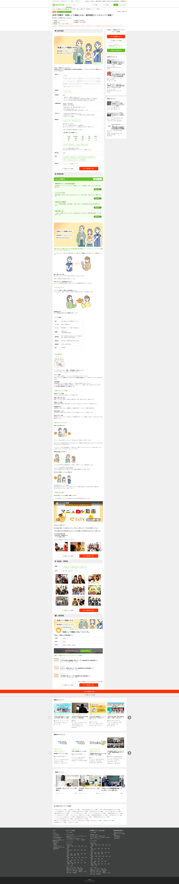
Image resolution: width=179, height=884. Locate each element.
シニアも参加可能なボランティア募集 (62, 811)
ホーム (53, 9)
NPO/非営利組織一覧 (57, 837)
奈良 (86, 857)
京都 (76, 857)
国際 (67, 867)
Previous (50, 717)
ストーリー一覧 (56, 838)
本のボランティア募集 (73, 822)
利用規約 (55, 844)
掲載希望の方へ (124, 1)
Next (129, 717)
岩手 (76, 846)
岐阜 (68, 855)
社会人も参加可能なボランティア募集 (89, 809)
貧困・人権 (69, 870)
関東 (67, 848)
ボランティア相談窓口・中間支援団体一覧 (58, 840)
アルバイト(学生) (93, 837)
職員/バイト (75, 4)
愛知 (75, 855)
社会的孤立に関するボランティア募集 (80, 811)
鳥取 (71, 860)
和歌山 (68, 857)
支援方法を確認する (86, 650)
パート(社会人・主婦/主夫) (104, 837)
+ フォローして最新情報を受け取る (71, 628)
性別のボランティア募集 (109, 820)
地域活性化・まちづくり (72, 868)
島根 (75, 860)
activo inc (87, 881)
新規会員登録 (56, 848)
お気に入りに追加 (68, 168)
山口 (68, 860)
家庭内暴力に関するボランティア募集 (101, 816)
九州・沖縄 (69, 861)
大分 (82, 862)
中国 (67, 858)
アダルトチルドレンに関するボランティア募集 (80, 815)
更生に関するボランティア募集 (81, 818)
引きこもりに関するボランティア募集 (113, 811)
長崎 (75, 862)
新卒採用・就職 (93, 836)
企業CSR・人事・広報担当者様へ (113, 1)
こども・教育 (73, 867)
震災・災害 (79, 867)
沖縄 (72, 863)
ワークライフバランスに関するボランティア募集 (65, 816)
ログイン (55, 849)
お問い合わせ (56, 842)
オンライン (69, 843)
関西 (67, 856)
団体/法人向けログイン (119, 832)
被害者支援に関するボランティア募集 (99, 815)
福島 (68, 847)
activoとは (87, 1)
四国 (91, 857)
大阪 (79, 857)
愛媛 (99, 858)
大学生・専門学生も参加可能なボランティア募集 (110, 809)
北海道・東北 (69, 844)
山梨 (82, 853)
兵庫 (82, 857)
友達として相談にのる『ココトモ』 (63, 17)
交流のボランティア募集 (96, 820)
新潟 (68, 853)
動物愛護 (74, 872)
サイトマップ (56, 836)
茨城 (68, 850)
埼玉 (78, 850)
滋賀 (72, 857)
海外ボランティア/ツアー (72, 837)
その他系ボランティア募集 (74, 809)
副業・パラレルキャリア (95, 838)
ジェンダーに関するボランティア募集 (79, 813)
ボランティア (69, 4)
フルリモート (93, 842)
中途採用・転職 (101, 836)
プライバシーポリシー (57, 845)
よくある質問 (56, 834)
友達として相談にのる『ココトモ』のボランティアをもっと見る (90, 681)
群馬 (75, 850)
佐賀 (71, 862)
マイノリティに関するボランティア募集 (97, 813)
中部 (67, 852)
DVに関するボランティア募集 (116, 815)
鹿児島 (68, 863)
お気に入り (93, 1)
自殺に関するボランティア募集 (96, 811)
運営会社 (55, 843)
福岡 (68, 862)
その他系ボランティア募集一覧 (62, 9)
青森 (72, 846)
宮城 (79, 846)
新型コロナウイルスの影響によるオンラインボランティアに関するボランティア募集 (72, 820)
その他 (84, 871)
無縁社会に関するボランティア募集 (62, 813)
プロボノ (78, 839)
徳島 (92, 858)
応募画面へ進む (89, 168)
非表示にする (97, 179)
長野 (85, 853)
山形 (86, 846)
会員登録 (104, 1)
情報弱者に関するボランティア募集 (115, 813)
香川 (95, 858)
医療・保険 (69, 872)
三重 (78, 855)
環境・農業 (80, 868)
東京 (85, 850)
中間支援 (80, 871)
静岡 (71, 855)
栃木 (71, 850)
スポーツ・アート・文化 (72, 871)
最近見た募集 (98, 1)
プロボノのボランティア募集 (60, 809)
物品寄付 (83, 839)
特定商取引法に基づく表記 (58, 847)
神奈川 (68, 851)
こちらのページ (66, 163)
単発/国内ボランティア (71, 836)
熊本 (78, 862)
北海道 (68, 846)
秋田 (82, 846)
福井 (78, 853)
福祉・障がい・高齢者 (77, 870)
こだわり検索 (122, 4)
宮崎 (85, 862)
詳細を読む (97, 189)
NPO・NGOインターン (82, 836)
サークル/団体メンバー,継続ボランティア (75, 838)
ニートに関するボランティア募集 (61, 815)
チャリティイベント (71, 839)
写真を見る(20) (98, 63)
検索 (116, 4)
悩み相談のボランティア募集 (60, 822)
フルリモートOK (67, 91)
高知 (102, 858)
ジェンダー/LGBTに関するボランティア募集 (64, 818)
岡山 (78, 860)
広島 (82, 860)
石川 (75, 853)
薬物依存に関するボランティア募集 (84, 816)
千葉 (82, 850)
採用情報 (89, 879)
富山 (71, 853)
